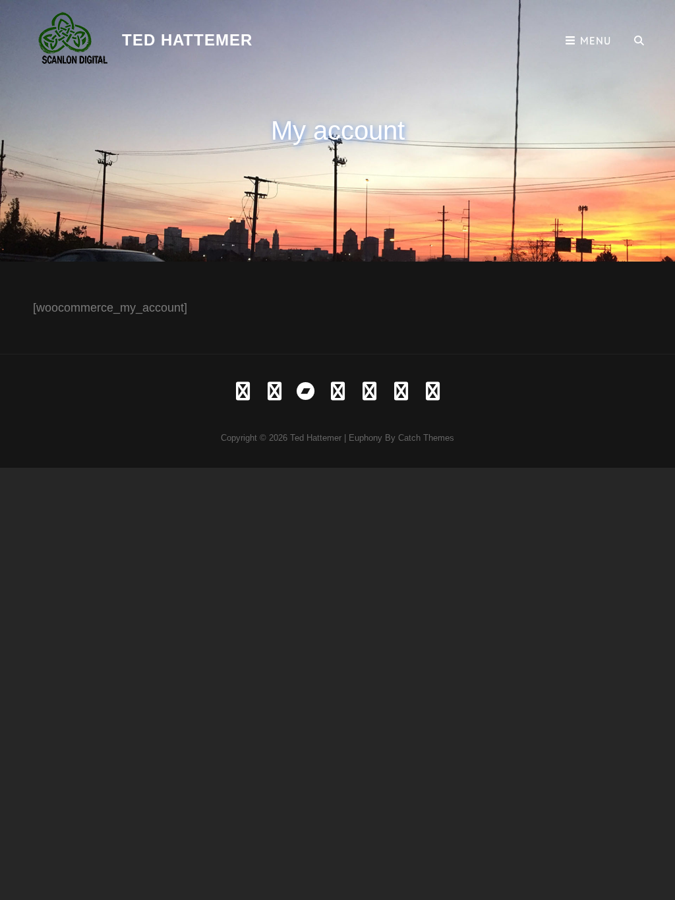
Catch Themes (426, 438)
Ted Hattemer (187, 40)
